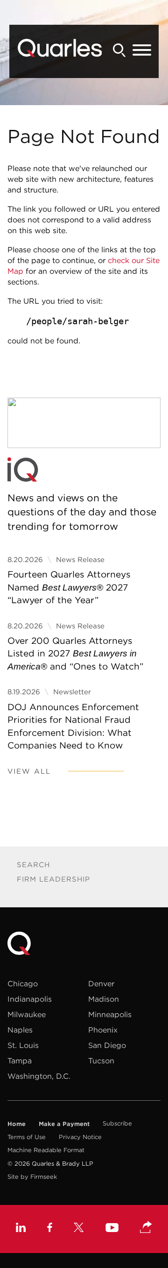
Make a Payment (64, 1123)
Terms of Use (26, 1137)
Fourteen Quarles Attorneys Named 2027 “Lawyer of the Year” (68, 587)
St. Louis (23, 1045)
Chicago (22, 983)
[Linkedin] (21, 1228)
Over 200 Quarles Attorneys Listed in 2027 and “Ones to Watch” (75, 653)
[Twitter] (79, 1228)
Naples (20, 1029)
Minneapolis (110, 1014)
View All (29, 771)
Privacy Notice (80, 1137)
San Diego (107, 1045)
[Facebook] (49, 1228)
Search (33, 864)
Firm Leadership (53, 879)
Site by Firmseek (32, 1177)
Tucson (101, 1060)
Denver (101, 983)
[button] (146, 1228)
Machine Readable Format (45, 1150)
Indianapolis (29, 999)
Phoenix (103, 1029)
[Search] (119, 50)
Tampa (19, 1060)
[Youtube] (112, 1228)
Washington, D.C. (38, 1076)
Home (16, 1123)
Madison (103, 999)
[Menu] (142, 50)
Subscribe (117, 1123)
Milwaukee (26, 1014)
